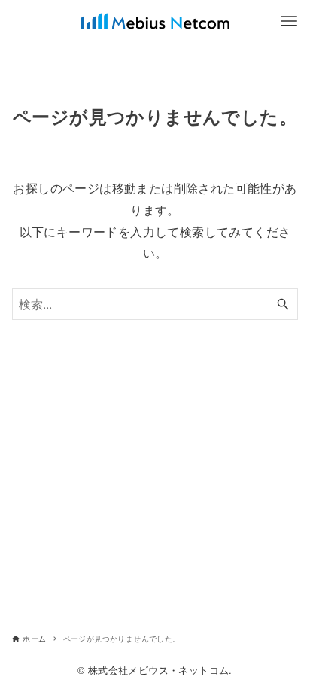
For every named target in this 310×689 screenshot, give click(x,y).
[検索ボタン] (283, 304)
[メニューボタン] (289, 21)
